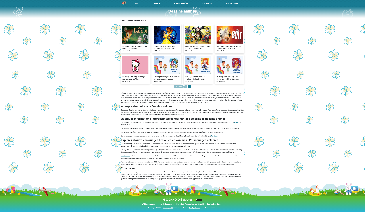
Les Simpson (125, 156)
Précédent (178, 87)
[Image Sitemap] (187, 199)
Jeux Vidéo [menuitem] (206, 3)
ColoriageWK (168, 208)
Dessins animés (133, 21)
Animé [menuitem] (156, 3)
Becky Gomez (194, 208)
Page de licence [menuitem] (191, 204)
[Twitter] (167, 199)
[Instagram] (170, 199)
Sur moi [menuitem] (159, 204)
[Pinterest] (179, 199)
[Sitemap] (184, 199)
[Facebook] (164, 199)
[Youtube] (172, 199)
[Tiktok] (181, 199)
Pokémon (214, 136)
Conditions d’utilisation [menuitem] (207, 204)
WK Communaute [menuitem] (148, 204)
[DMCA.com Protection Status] (197, 199)
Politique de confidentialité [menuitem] (173, 204)
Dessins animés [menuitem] (180, 3)
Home (123, 21)
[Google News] (191, 199)
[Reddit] (176, 199)
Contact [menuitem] (220, 204)
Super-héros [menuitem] (231, 3)
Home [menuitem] (136, 3)
